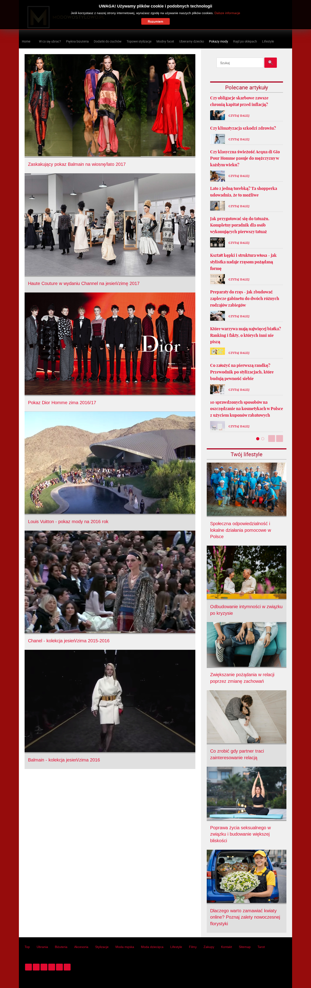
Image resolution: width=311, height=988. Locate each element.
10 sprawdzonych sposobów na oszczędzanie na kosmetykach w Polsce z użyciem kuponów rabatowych (246, 409)
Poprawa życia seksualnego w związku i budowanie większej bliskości (240, 834)
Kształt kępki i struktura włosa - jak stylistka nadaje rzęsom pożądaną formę (243, 262)
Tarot (261, 947)
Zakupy (209, 947)
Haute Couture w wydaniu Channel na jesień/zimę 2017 (84, 283)
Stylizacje (102, 947)
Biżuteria (61, 947)
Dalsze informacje (227, 13)
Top (27, 947)
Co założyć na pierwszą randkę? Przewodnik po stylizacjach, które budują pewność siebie (242, 372)
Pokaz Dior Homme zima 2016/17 (62, 402)
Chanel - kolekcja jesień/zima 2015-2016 (69, 640)
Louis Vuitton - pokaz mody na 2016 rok (68, 521)
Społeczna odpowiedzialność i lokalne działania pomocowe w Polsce (240, 530)
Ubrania (42, 947)
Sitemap (245, 947)
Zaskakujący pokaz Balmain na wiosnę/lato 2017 (77, 164)
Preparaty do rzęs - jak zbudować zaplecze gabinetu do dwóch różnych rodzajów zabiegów (244, 298)
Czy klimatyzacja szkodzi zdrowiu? (243, 128)
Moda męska (124, 947)
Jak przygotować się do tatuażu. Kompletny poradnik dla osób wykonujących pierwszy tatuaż (239, 225)
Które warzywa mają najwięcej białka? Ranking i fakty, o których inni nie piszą (245, 335)
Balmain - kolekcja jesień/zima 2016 (64, 759)
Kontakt (226, 947)
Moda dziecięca (152, 947)
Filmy (193, 947)
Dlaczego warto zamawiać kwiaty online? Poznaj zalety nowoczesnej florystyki (245, 917)
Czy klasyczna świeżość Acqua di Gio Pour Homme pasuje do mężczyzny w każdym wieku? (245, 158)
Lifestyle (176, 947)
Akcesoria (81, 947)
